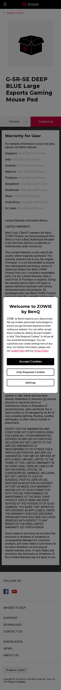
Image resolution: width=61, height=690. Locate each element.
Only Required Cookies (30, 372)
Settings (30, 382)
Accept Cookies (30, 361)
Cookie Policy (18, 350)
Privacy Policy (41, 350)
